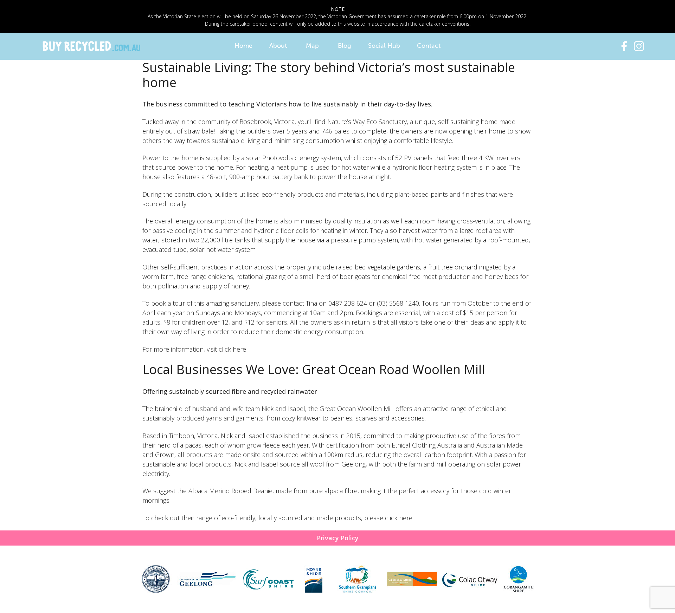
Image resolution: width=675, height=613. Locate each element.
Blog (344, 46)
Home (243, 46)
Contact (429, 46)
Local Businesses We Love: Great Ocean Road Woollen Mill (313, 369)
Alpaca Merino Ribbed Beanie (230, 491)
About (278, 46)
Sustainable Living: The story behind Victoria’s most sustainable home (328, 75)
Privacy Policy (338, 538)
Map (312, 46)
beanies (341, 418)
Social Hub (384, 46)
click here (232, 349)
